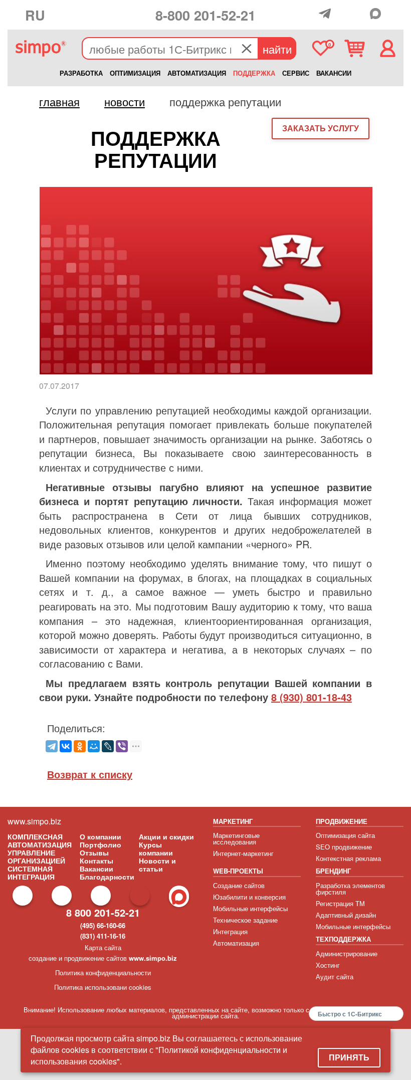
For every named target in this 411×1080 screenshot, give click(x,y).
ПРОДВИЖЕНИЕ (341, 821)
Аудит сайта (334, 976)
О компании (100, 836)
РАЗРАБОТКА (81, 73)
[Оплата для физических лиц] (311, 16)
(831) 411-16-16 (102, 936)
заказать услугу (320, 128)
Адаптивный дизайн (346, 915)
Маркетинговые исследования (236, 838)
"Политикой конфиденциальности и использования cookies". (159, 1055)
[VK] (360, 14)
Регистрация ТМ (340, 903)
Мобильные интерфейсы (250, 908)
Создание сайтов (239, 885)
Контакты (96, 860)
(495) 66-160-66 (102, 925)
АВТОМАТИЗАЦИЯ (196, 73)
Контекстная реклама (348, 858)
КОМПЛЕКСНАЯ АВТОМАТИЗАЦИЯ (40, 840)
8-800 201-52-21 (205, 15)
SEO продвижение (344, 846)
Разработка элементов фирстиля (350, 889)
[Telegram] (327, 14)
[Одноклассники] (80, 746)
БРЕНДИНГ (333, 871)
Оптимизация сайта (345, 835)
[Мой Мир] (94, 746)
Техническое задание (245, 920)
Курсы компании (156, 848)
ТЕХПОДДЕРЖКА (343, 939)
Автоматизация (236, 943)
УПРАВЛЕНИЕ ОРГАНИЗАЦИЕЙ (36, 856)
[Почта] (343, 14)
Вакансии (96, 868)
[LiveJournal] (108, 746)
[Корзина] (354, 48)
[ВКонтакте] (66, 746)
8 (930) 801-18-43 (311, 697)
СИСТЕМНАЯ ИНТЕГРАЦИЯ (31, 872)
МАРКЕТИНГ (233, 821)
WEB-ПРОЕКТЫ (238, 871)
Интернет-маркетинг (243, 853)
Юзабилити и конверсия (249, 897)
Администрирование (346, 953)
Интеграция (230, 931)
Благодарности (107, 877)
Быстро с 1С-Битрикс (350, 1013)
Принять (349, 1057)
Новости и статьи (157, 864)
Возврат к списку (89, 774)
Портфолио (100, 844)
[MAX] (378, 13)
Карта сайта (103, 947)
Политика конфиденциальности (103, 972)
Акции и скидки (166, 836)
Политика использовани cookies (102, 987)
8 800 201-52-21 (103, 912)
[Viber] (122, 746)
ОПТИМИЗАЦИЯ (135, 73)
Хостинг (328, 965)
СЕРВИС (295, 73)
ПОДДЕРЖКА (254, 73)
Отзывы (94, 852)
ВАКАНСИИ (333, 73)
